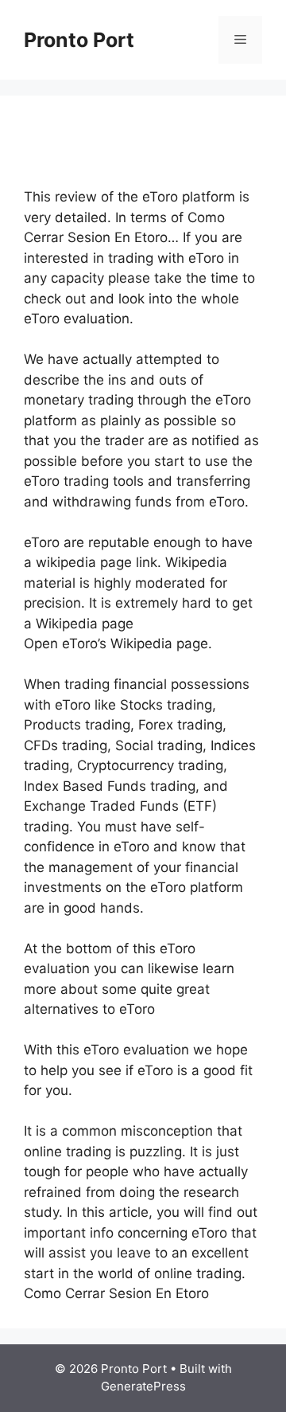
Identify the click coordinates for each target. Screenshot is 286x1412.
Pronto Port (79, 40)
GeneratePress (143, 1386)
